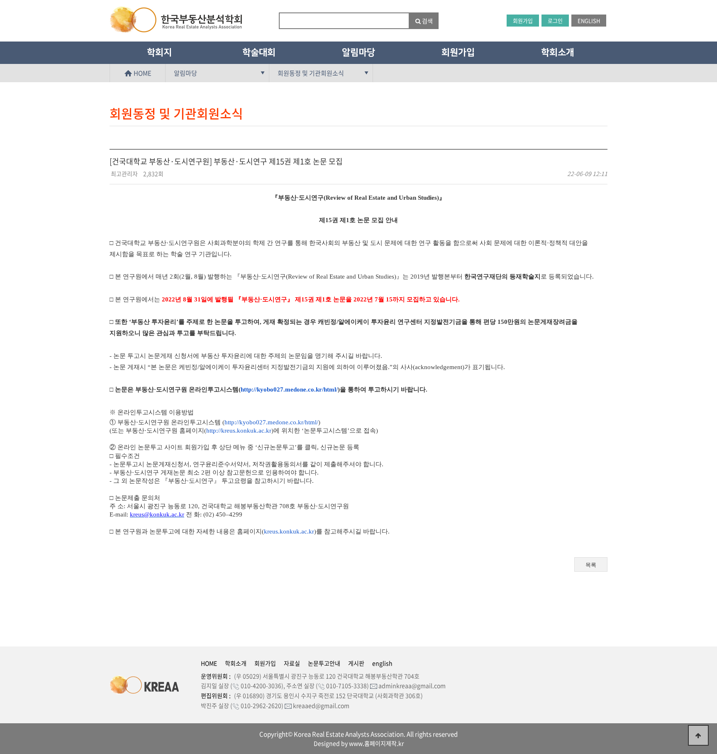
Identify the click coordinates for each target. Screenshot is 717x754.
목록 (590, 565)
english (382, 663)
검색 (427, 21)
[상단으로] (698, 735)
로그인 (555, 20)
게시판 (356, 663)
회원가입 (523, 20)
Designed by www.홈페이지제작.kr (359, 743)
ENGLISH (589, 20)
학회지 (159, 52)
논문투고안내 (324, 663)
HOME (141, 73)
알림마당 (358, 52)
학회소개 (557, 52)
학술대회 (259, 52)
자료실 (292, 663)
